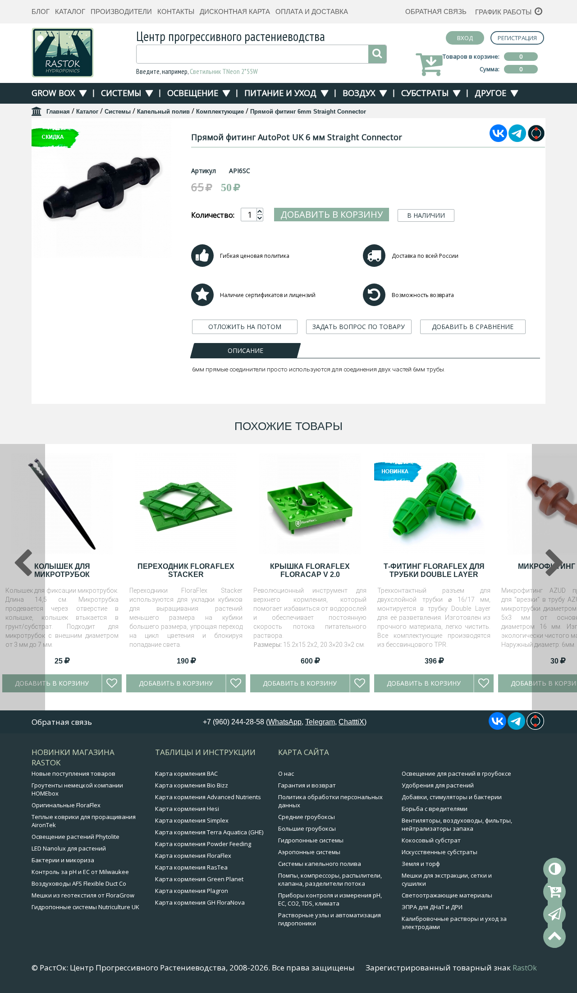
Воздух (359, 92)
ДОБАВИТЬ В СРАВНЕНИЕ (472, 326)
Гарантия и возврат (307, 785)
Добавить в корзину (331, 214)
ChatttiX (351, 722)
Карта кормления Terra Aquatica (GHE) (209, 832)
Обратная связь (436, 11)
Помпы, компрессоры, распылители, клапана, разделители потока (330, 879)
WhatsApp (285, 722)
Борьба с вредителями (434, 809)
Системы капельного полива (319, 864)
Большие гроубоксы (307, 828)
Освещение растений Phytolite (75, 837)
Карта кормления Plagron (191, 891)
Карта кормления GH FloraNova (200, 902)
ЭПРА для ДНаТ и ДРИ (432, 907)
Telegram (320, 722)
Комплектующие (220, 111)
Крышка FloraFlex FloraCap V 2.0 (310, 570)
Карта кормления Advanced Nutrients (208, 797)
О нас (286, 773)
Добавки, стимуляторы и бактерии (452, 797)
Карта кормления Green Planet (199, 879)
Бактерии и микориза (63, 860)
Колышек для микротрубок (62, 570)
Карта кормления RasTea (191, 867)
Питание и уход (280, 92)
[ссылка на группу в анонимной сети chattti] (536, 139)
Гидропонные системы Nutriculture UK (85, 907)
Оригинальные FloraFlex (66, 805)
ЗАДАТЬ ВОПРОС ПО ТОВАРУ (358, 326)
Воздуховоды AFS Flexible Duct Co (79, 883)
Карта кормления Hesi (187, 809)
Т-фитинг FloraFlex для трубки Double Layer (434, 570)
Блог (41, 11)
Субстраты (425, 92)
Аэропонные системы (309, 852)
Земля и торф (421, 864)
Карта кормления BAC (186, 773)
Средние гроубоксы (306, 817)
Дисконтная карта (235, 11)
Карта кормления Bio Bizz (191, 785)
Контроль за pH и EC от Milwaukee (80, 872)
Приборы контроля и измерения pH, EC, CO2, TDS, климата (330, 899)
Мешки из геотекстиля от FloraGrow (83, 895)
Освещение (192, 92)
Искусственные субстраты (439, 852)
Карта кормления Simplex (192, 820)
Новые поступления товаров (73, 773)
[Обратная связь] (554, 914)
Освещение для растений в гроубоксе (456, 773)
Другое (490, 92)
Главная (58, 111)
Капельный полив (163, 111)
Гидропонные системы (310, 840)
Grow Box (53, 92)
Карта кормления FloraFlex (193, 855)
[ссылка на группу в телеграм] (517, 139)
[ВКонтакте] (498, 139)
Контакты (175, 11)
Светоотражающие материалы (447, 895)
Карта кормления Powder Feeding (203, 844)
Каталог (70, 11)
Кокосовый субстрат (431, 840)
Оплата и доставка (311, 11)
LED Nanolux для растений (69, 848)
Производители (121, 11)
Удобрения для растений (438, 785)
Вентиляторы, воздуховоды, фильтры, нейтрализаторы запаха (457, 824)
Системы (121, 92)
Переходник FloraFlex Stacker (185, 570)
